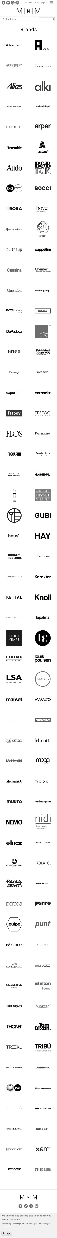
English (44, 2)
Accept (7, 1233)
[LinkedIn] (17, 2)
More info (6, 1226)
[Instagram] (13, 2)
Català (36, 2)
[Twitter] (8, 2)
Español (28, 2)
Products (11, 19)
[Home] (28, 11)
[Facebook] (3, 2)
